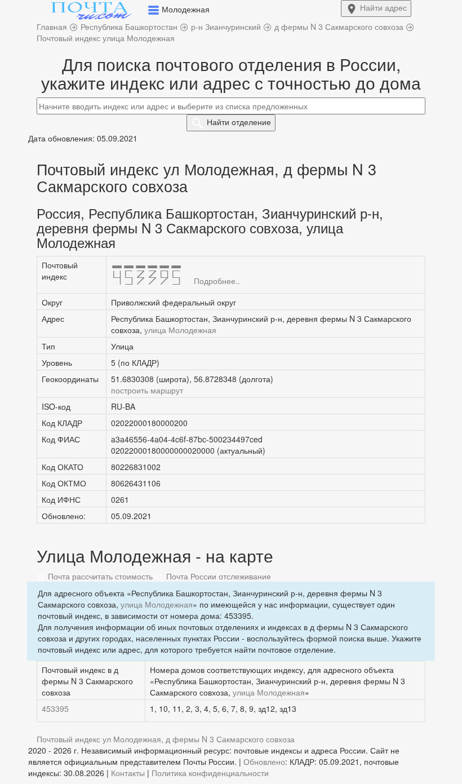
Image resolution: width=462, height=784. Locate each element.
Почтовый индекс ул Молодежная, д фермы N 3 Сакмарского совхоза (166, 739)
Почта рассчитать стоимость (99, 576)
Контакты (128, 772)
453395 (55, 708)
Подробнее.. (217, 280)
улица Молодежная (180, 329)
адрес (383, 7)
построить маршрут (147, 390)
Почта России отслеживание (217, 576)
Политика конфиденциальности (210, 772)
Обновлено (264, 761)
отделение (239, 121)
